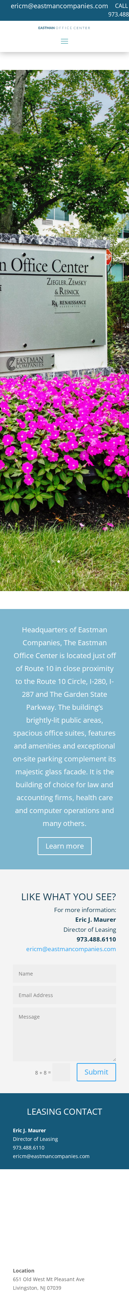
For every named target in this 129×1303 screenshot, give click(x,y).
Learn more (65, 846)
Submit (96, 1072)
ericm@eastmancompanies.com (59, 5)
